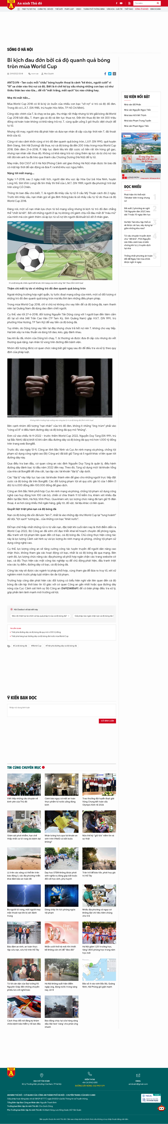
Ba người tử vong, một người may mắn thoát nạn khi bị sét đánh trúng (24, 912)
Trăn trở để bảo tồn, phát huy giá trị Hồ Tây (98, 874)
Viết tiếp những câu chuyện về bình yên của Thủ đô (22, 800)
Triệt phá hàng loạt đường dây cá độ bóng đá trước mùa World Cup (40, 636)
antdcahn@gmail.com (138, 1084)
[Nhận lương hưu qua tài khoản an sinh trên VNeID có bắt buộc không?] (61, 821)
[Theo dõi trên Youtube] (121, 3)
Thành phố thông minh (94, 9)
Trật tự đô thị (29, 9)
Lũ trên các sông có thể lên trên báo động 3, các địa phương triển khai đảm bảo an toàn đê (23, 875)
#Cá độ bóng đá (20, 646)
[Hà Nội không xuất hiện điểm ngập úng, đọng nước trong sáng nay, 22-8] (61, 969)
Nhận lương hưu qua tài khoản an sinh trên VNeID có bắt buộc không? (61, 838)
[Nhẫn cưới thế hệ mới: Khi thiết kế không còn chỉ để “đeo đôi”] (61, 932)
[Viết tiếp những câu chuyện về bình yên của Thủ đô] (24, 784)
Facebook (105, 73)
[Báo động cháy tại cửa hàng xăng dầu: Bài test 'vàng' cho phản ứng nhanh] (61, 1007)
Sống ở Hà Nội (141, 9)
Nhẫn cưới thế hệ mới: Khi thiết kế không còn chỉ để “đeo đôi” (60, 948)
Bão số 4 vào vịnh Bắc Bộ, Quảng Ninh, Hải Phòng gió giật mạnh (98, 985)
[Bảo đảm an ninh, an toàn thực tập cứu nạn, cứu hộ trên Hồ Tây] (24, 932)
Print (114, 73)
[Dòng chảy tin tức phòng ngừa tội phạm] (61, 895)
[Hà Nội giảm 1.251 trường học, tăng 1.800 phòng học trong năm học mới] (99, 932)
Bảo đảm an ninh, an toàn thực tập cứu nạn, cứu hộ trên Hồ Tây (23, 948)
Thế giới (59, 9)
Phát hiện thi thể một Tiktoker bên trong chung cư (137, 197)
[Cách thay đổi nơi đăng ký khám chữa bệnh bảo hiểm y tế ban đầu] (24, 1007)
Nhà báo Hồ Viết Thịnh (135, 115)
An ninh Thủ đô (29, 3)
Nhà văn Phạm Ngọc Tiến (136, 126)
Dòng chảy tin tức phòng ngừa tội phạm (60, 911)
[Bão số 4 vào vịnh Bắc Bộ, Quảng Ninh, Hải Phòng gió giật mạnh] (99, 969)
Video (78, 9)
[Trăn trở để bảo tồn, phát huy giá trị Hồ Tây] (99, 858)
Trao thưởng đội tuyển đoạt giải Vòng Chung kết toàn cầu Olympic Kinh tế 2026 (98, 801)
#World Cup (36, 646)
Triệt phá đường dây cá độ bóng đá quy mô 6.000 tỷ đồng (36, 632)
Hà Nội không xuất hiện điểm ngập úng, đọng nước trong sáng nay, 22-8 (61, 986)
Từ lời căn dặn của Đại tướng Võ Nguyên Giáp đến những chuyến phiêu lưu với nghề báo (23, 986)
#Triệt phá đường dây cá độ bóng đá (61, 646)
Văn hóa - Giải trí (114, 9)
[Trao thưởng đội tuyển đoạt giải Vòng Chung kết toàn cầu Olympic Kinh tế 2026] (99, 784)
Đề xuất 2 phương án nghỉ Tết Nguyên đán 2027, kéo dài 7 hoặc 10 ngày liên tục (137, 211)
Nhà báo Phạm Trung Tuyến (137, 120)
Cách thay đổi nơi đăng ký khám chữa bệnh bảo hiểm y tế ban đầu (24, 1022)
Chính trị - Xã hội (45, 9)
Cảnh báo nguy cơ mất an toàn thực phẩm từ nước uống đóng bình (60, 801)
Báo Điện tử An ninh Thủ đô (11, 5)
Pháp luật (69, 9)
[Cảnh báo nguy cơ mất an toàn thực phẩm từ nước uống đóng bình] (61, 784)
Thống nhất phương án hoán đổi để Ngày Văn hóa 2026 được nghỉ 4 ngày (138, 259)
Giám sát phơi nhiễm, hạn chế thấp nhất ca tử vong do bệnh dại (24, 837)
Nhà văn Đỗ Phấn (132, 104)
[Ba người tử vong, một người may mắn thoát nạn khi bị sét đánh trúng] (24, 895)
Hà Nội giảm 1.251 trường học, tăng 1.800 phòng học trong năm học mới (98, 949)
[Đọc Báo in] (130, 3)
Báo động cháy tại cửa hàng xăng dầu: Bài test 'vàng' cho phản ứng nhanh (61, 1023)
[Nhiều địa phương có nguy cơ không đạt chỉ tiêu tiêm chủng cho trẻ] (99, 895)
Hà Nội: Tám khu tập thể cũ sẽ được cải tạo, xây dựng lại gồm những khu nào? (138, 225)
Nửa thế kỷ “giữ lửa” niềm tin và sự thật (98, 837)
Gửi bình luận (107, 721)
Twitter (109, 73)
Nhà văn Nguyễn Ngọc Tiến (137, 110)
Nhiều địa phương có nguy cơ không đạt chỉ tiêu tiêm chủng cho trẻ (97, 912)
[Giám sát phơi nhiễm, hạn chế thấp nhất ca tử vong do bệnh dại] (24, 821)
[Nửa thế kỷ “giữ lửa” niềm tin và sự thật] (99, 821)
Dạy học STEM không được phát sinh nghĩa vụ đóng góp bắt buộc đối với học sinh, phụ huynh (61, 875)
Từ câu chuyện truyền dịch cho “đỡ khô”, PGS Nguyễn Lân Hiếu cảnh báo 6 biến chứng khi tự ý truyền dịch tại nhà (137, 242)
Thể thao (129, 9)
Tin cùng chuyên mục (24, 767)
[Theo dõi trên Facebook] (117, 3)
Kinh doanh (155, 9)
